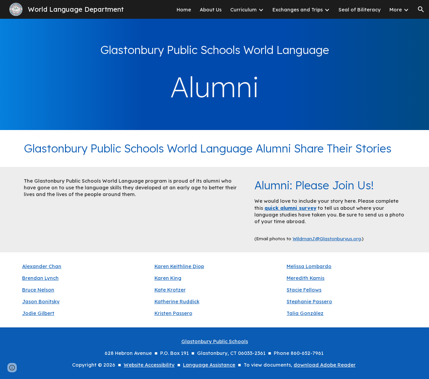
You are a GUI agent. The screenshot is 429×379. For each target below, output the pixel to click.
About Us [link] (211, 9)
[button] (421, 9)
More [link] (395, 9)
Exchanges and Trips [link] (297, 9)
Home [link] (184, 9)
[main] (214, 50)
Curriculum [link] (243, 9)
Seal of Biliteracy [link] (360, 9)
